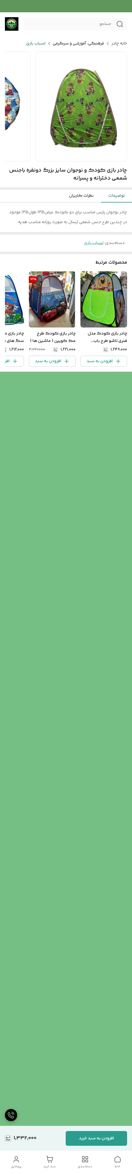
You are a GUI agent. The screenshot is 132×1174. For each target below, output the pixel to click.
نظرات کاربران (81, 195)
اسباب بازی (35, 44)
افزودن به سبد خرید (96, 1138)
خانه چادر (119, 44)
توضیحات (116, 195)
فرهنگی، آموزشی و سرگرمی (78, 44)
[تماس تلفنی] (11, 1115)
